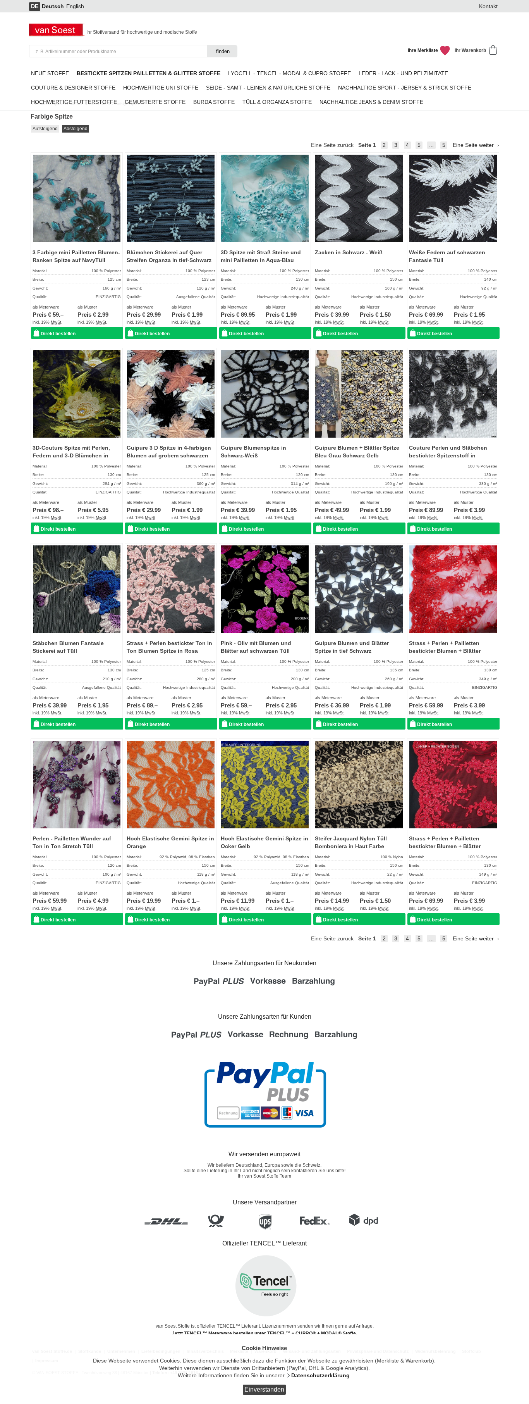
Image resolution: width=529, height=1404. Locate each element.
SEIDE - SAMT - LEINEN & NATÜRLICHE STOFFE (268, 88)
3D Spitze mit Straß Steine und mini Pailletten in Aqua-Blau (261, 256)
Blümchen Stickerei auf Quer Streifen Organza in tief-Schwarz (169, 256)
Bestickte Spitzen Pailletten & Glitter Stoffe (148, 73)
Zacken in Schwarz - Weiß (349, 252)
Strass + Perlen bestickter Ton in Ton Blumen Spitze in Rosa (169, 647)
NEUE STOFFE (50, 73)
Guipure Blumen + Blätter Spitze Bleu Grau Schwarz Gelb (357, 452)
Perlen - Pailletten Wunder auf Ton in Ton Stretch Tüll (72, 842)
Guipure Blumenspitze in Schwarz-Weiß (253, 452)
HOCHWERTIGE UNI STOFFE (160, 88)
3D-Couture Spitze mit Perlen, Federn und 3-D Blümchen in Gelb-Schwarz (71, 456)
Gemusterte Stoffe (155, 102)
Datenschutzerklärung (320, 1375)
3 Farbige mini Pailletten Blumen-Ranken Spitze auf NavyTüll (76, 256)
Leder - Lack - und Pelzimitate (403, 73)
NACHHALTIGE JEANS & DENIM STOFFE (371, 102)
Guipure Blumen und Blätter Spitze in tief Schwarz (352, 647)
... (431, 145)
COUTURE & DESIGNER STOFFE (73, 88)
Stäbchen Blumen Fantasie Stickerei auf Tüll (68, 647)
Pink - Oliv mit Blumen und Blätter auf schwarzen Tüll (256, 647)
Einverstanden (264, 1389)
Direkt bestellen (58, 333)
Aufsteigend (45, 128)
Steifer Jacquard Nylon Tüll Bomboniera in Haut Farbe (351, 842)
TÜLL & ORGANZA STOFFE (277, 102)
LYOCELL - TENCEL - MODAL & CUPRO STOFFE (289, 73)
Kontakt (488, 6)
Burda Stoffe (214, 102)
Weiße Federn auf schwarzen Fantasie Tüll (447, 256)
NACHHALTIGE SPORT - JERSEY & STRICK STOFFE (404, 88)
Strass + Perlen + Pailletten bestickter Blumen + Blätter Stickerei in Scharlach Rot (445, 651)
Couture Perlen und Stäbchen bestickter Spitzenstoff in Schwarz (448, 456)
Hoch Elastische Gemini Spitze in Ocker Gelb (264, 842)
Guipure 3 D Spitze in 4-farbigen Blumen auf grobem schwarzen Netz (169, 456)
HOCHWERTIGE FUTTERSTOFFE (74, 102)
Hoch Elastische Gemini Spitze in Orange (170, 842)
